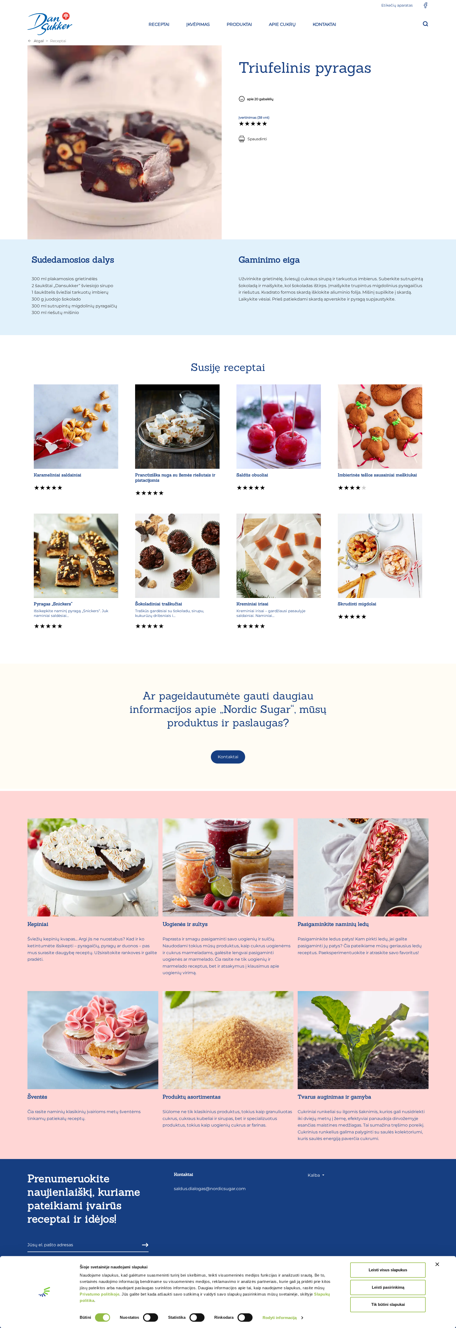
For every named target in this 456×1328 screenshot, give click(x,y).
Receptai (58, 40)
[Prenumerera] (144, 1245)
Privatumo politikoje (99, 1294)
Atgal (39, 40)
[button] (159, 23)
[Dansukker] (49, 23)
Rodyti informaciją (280, 1317)
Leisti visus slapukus (388, 1270)
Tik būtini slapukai (388, 1304)
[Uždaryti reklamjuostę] (437, 1264)
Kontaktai (228, 756)
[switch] (150, 1317)
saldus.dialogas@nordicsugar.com (210, 1188)
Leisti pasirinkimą (388, 1287)
